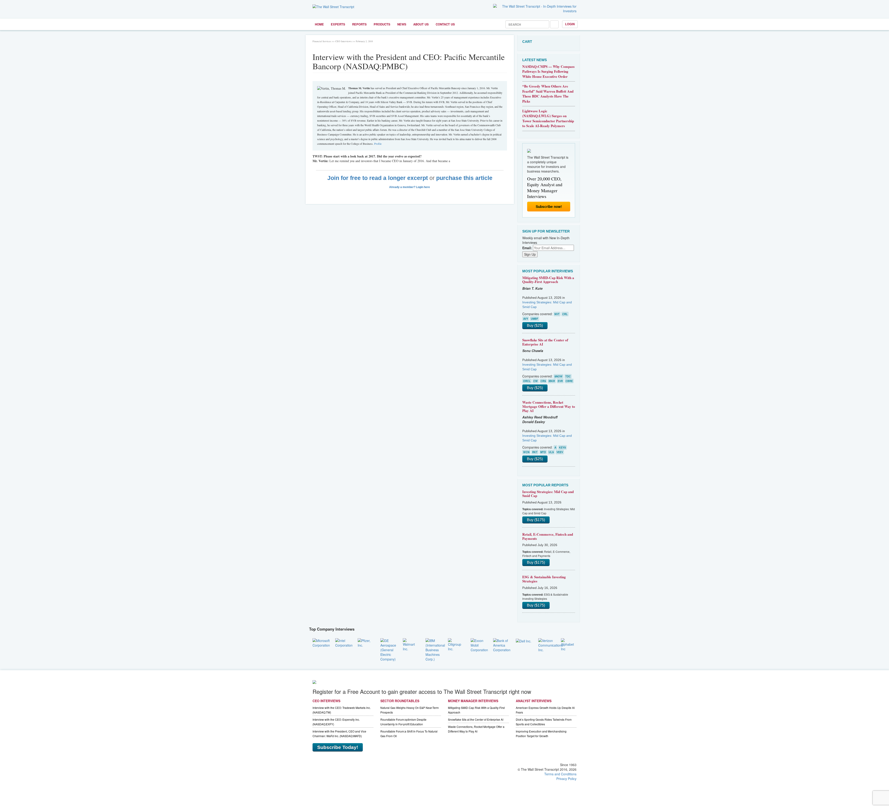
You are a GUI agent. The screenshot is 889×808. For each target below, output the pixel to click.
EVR (560, 381)
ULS (551, 452)
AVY (525, 319)
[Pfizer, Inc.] (365, 642)
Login (570, 24)
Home (319, 24)
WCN (526, 452)
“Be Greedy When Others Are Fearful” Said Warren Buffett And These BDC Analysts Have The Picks (547, 94)
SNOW (558, 376)
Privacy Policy (566, 778)
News (401, 24)
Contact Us (445, 24)
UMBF (534, 319)
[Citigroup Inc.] (456, 644)
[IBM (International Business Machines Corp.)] (435, 649)
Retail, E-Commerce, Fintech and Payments (547, 536)
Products (382, 24)
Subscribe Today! (337, 747)
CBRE (569, 381)
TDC (568, 376)
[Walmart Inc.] (411, 644)
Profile (378, 143)
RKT (535, 452)
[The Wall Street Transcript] (333, 6)
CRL (565, 314)
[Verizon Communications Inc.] (550, 644)
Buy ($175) (536, 520)
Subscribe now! (549, 206)
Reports (359, 24)
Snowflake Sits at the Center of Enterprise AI (545, 342)
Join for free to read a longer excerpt (377, 178)
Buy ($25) (535, 325)
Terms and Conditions (560, 774)
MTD (543, 452)
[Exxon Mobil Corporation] (479, 644)
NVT (557, 314)
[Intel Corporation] (344, 642)
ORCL (527, 381)
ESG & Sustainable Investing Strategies (544, 579)
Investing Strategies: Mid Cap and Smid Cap (548, 493)
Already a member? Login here (410, 187)
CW (535, 381)
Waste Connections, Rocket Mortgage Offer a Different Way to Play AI (548, 406)
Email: (527, 247)
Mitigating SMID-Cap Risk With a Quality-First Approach (548, 279)
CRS (543, 381)
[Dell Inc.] (523, 640)
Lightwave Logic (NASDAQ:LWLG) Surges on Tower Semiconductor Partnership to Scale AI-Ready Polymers (548, 118)
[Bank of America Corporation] (501, 644)
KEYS (562, 447)
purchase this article (464, 178)
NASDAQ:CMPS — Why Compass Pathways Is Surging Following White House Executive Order (548, 71)
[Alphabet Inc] (569, 644)
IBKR (552, 381)
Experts (338, 24)
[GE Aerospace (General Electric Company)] (388, 649)
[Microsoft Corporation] (321, 642)
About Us (421, 24)
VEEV (560, 452)
